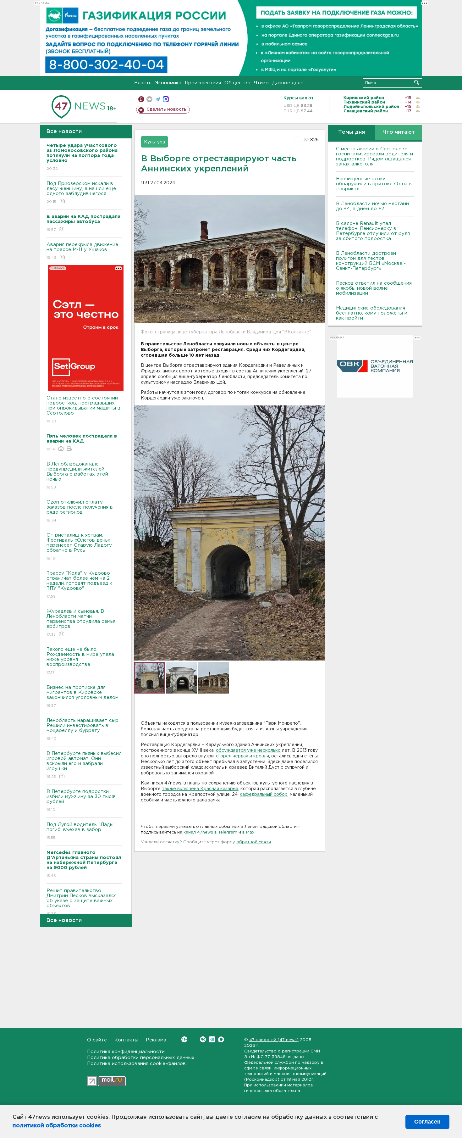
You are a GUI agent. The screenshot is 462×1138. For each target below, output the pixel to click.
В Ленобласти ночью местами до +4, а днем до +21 (372, 206)
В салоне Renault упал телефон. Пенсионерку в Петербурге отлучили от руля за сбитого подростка (373, 231)
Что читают (398, 132)
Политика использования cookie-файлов (136, 1064)
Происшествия (203, 83)
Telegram (212, 1039)
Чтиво (261, 83)
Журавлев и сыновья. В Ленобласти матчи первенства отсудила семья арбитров (81, 622)
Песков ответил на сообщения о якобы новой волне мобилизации (374, 288)
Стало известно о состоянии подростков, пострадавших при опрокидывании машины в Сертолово (83, 409)
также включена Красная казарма (200, 789)
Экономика (168, 83)
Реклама (156, 1040)
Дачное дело (288, 83)
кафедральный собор (264, 794)
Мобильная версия (141, 99)
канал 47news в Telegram (210, 832)
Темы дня (351, 132)
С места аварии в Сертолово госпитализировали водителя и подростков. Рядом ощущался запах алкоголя (374, 156)
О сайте (97, 1040)
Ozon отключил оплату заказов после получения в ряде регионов (80, 511)
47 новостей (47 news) (274, 1040)
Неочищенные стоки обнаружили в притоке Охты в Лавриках (374, 184)
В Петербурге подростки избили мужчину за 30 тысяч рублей (82, 800)
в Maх (248, 832)
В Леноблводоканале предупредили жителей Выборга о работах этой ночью (77, 475)
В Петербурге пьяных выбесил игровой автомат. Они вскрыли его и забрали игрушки (84, 764)
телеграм (158, 99)
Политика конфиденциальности (126, 1052)
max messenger (166, 99)
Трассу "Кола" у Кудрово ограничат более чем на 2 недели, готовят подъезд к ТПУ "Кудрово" (79, 584)
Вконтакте (203, 1039)
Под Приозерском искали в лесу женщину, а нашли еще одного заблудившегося (81, 192)
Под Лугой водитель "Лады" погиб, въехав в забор (81, 831)
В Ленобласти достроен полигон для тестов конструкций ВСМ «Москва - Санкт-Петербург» (371, 261)
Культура (154, 142)
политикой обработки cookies (57, 1125)
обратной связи (253, 842)
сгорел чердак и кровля (242, 756)
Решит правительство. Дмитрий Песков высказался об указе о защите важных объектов (82, 902)
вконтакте (149, 99)
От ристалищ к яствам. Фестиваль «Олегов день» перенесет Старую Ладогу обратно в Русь (79, 546)
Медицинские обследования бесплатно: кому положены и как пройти (371, 313)
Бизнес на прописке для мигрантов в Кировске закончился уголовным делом (83, 696)
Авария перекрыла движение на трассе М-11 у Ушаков (82, 251)
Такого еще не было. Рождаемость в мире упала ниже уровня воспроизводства (80, 660)
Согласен (427, 1121)
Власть (142, 83)
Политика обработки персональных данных (141, 1058)
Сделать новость (166, 109)
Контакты (126, 1040)
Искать (416, 82)
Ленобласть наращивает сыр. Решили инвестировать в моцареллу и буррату (83, 729)
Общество (237, 83)
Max (221, 1039)
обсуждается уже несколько (248, 750)
